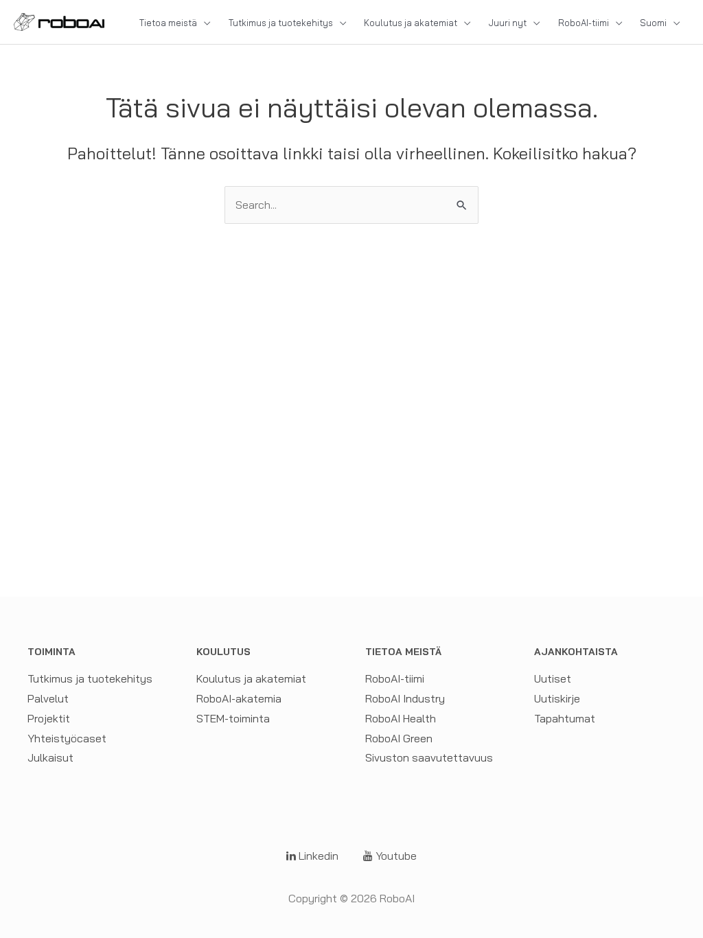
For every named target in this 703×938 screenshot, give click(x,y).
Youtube (395, 855)
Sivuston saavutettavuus (429, 757)
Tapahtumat (564, 718)
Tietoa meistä (168, 22)
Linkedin (317, 855)
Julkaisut (50, 757)
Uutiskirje (557, 698)
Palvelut (48, 698)
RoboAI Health (400, 718)
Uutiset (552, 678)
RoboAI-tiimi (583, 22)
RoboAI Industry (405, 698)
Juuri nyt (508, 22)
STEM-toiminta (233, 718)
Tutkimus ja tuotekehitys (281, 22)
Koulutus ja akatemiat (410, 22)
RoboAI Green (399, 738)
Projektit (48, 718)
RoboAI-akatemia (238, 698)
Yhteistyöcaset (66, 738)
